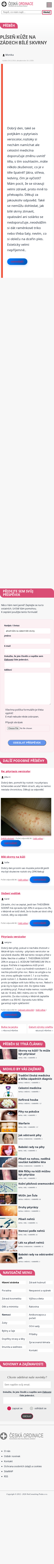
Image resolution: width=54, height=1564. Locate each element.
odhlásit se (40, 1408)
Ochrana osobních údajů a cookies (23, 1466)
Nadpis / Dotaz (11, 625)
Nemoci (6, 1314)
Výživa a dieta (36, 1298)
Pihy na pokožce (28, 1111)
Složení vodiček (10, 893)
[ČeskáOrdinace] (17, 7)
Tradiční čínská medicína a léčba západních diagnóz (35, 1077)
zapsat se (17, 1408)
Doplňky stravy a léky (13, 1338)
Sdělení (8, 669)
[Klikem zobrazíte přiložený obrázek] (26, 835)
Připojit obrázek (14, 722)
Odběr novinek (12, 1456)
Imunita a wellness (12, 1346)
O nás (7, 1451)
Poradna (6, 1290)
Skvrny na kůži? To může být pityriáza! (34, 1052)
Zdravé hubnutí (37, 1282)
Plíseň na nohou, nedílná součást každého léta (34, 1160)
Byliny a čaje (8, 1330)
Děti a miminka (10, 1306)
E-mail (7, 645)
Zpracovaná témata (39, 1342)
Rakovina (34, 1306)
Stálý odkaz (38, 838)
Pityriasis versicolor (13, 936)
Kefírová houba (28, 1099)
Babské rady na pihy (31, 1147)
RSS (6, 1476)
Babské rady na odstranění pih (35, 1256)
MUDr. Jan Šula (27, 1195)
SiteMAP (8, 1471)
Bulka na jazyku (9, 1027)
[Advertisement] (27, 91)
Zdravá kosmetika (11, 1298)
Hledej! (46, 12)
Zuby (4, 1322)
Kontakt (33, 1350)
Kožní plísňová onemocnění (36, 1183)
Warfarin (24, 1123)
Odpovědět (17, 261)
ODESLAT (27, 1416)
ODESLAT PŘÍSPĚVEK (27, 742)
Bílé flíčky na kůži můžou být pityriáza (34, 1173)
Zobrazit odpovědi (26, 1010)
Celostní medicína (29, 1088)
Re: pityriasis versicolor (16, 771)
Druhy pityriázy (28, 1207)
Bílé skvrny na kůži (13, 856)
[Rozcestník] (49, 4)
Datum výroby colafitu (41, 1027)
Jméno (7, 635)
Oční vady (34, 1326)
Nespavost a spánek (40, 1290)
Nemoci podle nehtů (31, 1231)
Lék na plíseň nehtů (31, 1242)
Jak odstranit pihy (29, 1135)
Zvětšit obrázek (7, 838)
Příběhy (33, 1334)
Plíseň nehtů (26, 1219)
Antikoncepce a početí (37, 1316)
